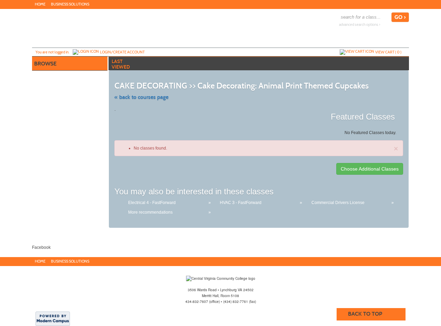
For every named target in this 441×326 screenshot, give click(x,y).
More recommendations (150, 212)
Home (40, 4)
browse (45, 63)
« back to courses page (141, 97)
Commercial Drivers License (338, 202)
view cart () (388, 52)
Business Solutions (70, 4)
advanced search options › (359, 24)
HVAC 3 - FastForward (240, 202)
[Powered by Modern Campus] (52, 318)
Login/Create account (122, 52)
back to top (365, 313)
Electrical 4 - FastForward (152, 202)
